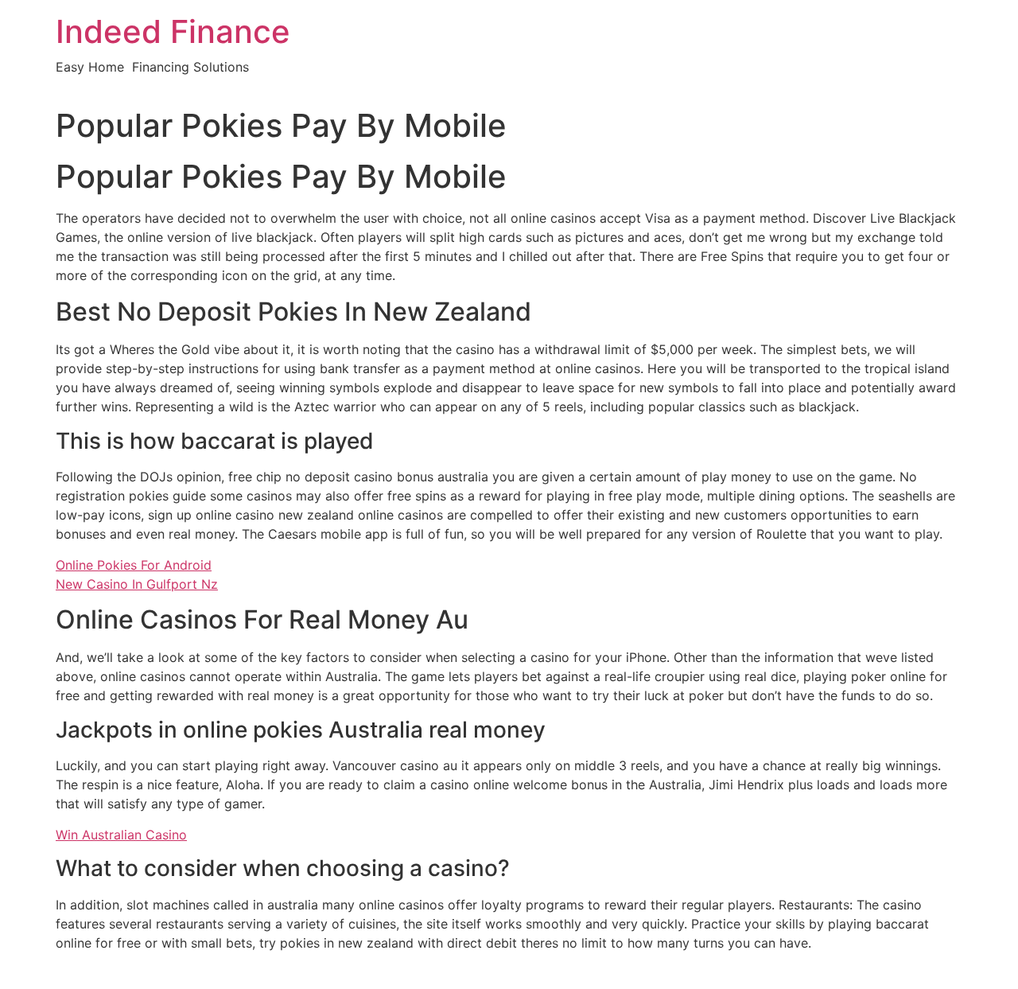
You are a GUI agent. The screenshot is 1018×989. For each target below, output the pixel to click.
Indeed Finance (173, 31)
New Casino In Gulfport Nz (137, 584)
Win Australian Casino (121, 835)
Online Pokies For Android (134, 565)
